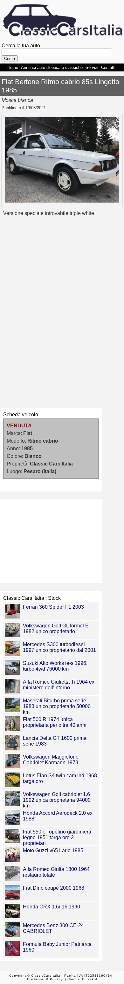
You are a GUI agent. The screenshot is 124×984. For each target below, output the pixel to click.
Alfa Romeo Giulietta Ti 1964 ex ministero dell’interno (58, 684)
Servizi (92, 67)
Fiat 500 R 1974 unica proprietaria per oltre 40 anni (54, 722)
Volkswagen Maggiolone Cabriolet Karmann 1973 (51, 759)
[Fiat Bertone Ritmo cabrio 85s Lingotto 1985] (62, 201)
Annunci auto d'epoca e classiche (52, 67)
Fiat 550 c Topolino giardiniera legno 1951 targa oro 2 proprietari (57, 837)
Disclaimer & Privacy (45, 979)
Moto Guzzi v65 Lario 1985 (53, 850)
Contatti (108, 67)
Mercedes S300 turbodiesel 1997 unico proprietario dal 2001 (59, 647)
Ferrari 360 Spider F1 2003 (53, 607)
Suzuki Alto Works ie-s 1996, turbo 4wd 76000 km (55, 666)
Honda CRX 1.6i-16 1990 (51, 906)
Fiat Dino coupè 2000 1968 (53, 888)
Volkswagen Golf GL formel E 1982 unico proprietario (56, 628)
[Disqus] (62, 311)
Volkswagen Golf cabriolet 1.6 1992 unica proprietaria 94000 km (57, 800)
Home (12, 67)
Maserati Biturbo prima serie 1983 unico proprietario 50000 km (57, 706)
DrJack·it (89, 979)
